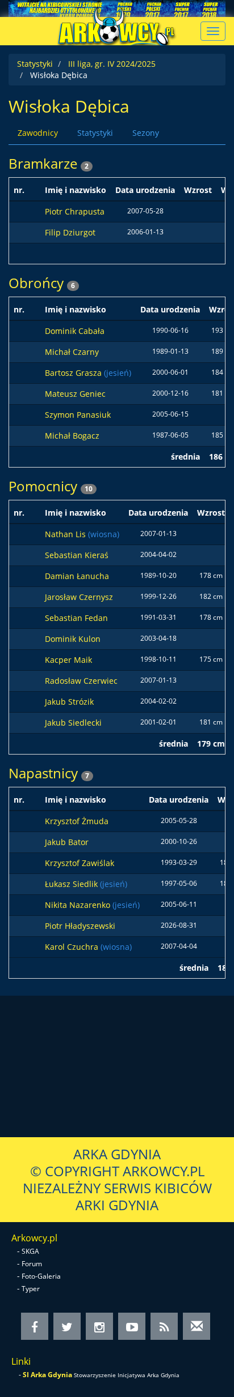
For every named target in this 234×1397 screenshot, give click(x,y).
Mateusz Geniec (75, 393)
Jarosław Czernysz (79, 597)
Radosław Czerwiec (81, 680)
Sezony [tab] (145, 132)
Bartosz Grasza (74, 372)
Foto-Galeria (41, 1276)
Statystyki (35, 63)
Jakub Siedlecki (73, 722)
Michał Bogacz (72, 435)
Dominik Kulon (73, 638)
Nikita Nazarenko (78, 904)
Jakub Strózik (69, 701)
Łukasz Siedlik (72, 884)
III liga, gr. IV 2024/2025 (112, 63)
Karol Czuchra (73, 946)
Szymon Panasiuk (78, 414)
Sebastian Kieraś (76, 555)
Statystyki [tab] (95, 132)
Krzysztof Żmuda (76, 821)
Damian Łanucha (77, 576)
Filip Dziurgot (70, 232)
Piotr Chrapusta (75, 211)
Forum (32, 1264)
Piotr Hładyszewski (80, 925)
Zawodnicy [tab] (38, 132)
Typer (31, 1288)
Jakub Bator (67, 842)
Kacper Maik (68, 659)
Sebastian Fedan (76, 617)
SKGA (30, 1251)
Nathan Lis (66, 534)
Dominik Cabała (75, 330)
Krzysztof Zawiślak (79, 863)
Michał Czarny (72, 351)
